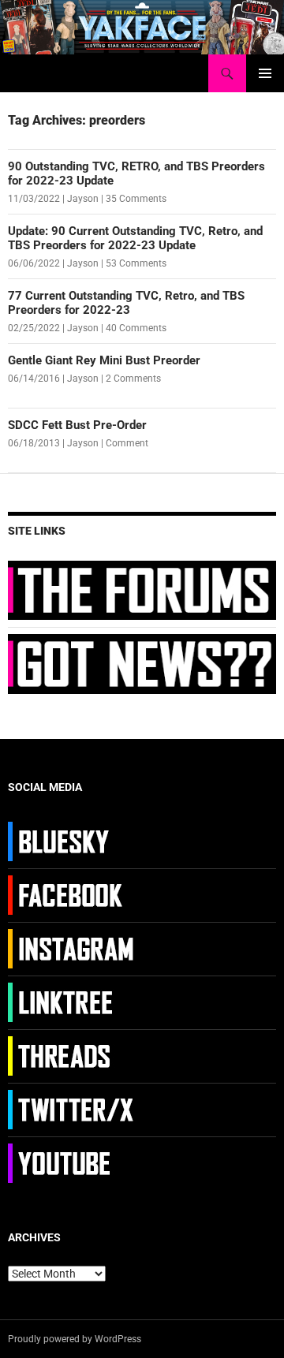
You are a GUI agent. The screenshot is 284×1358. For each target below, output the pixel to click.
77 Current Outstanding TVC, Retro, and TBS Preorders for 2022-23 (126, 303)
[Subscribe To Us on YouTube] (73, 1162)
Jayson (83, 198)
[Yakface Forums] (142, 589)
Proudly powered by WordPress (74, 1339)
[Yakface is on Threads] (73, 1055)
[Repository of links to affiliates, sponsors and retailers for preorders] (73, 1001)
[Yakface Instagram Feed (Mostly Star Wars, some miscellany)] (73, 948)
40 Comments (136, 328)
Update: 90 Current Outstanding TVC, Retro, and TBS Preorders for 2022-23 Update (135, 238)
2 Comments (133, 378)
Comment (127, 443)
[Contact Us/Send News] (142, 663)
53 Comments (136, 263)
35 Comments (136, 198)
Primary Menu (265, 73)
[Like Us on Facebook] (73, 894)
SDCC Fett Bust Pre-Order (77, 425)
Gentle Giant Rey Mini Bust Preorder (104, 360)
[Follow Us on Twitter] (73, 1108)
